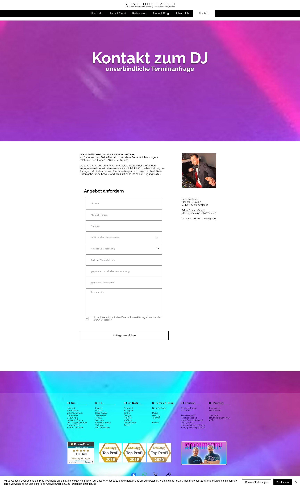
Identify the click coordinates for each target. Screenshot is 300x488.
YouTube (128, 420)
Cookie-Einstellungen (256, 482)
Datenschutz (215, 410)
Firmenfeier (72, 415)
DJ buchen (186, 410)
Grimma (99, 410)
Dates (155, 413)
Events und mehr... (75, 427)
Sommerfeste (73, 425)
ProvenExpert (130, 422)
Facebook (128, 408)
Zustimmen (282, 482)
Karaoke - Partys (75, 420)
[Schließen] (296, 482)
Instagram (129, 410)
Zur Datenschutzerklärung (82, 483)
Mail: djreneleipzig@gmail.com (199, 213)
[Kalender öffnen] (157, 237)
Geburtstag (72, 418)
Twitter (127, 413)
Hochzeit (71, 408)
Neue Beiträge (159, 408)
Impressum (214, 408)
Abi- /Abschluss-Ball (77, 422)
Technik (156, 418)
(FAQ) (109, 160)
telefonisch (86, 160)
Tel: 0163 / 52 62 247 (193, 210)
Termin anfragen (189, 408)
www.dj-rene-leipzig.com (202, 218)
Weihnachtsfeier (75, 413)
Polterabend (72, 410)
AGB (211, 420)
